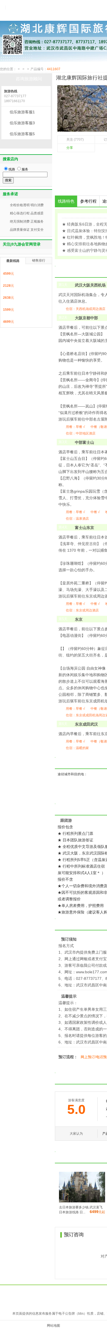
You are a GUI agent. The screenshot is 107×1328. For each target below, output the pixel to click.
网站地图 (53, 1325)
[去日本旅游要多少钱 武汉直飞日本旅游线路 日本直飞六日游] (82, 1201)
